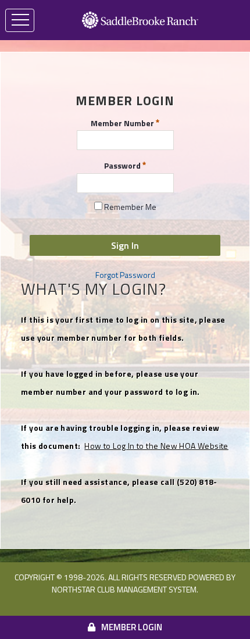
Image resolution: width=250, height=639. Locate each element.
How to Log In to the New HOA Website (156, 446)
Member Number (123, 122)
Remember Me (129, 207)
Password (123, 165)
